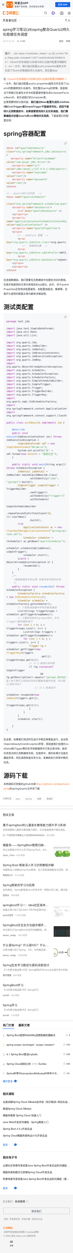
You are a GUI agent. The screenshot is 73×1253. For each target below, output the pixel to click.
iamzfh (6, 995)
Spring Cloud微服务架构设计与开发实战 (25, 1135)
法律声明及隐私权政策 (14, 1231)
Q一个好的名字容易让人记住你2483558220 (23, 835)
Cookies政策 (32, 1231)
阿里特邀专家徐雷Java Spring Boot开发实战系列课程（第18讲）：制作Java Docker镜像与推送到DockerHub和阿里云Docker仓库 (36, 1179)
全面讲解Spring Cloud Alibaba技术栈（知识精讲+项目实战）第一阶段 (36, 1102)
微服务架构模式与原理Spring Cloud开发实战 (27, 1172)
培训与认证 (37, 1218)
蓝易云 (6, 895)
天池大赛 (26, 1218)
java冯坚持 (8, 915)
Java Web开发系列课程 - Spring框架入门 (25, 1122)
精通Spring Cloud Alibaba (17, 1108)
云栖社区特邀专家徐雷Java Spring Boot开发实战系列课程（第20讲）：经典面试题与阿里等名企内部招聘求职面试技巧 (36, 1165)
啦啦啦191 (8, 875)
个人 (67, 20)
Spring (28, 798)
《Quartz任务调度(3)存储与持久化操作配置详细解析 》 (37, 78)
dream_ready (9, 935)
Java (17, 798)
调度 (39, 798)
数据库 (50, 798)
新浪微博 (20, 1201)
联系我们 (36, 1211)
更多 (5, 1144)
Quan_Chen (9, 855)
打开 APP (62, 4)
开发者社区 (14, 1218)
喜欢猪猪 (7, 975)
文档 (6, 1218)
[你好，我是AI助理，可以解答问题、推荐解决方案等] (53, 13)
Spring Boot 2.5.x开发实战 (17, 1128)
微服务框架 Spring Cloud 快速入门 (22, 1115)
